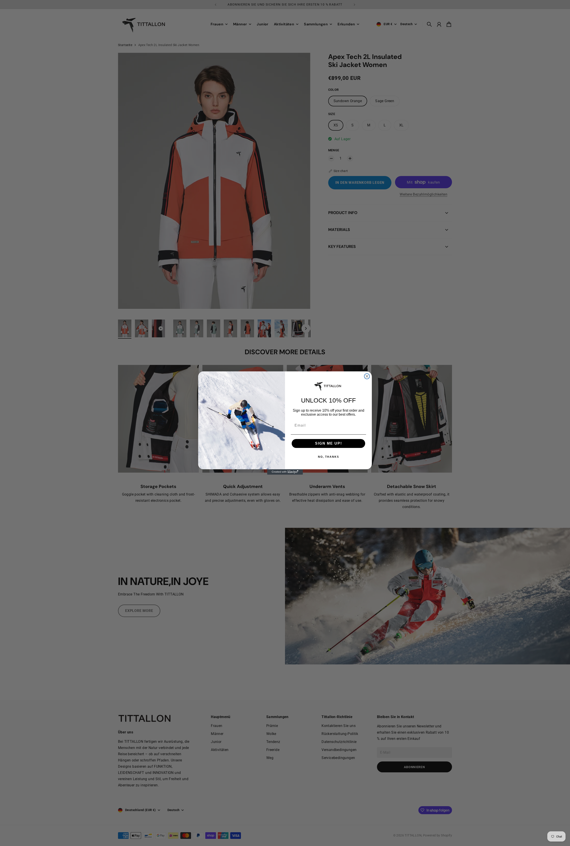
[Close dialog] (367, 376)
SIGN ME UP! (328, 443)
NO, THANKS (328, 456)
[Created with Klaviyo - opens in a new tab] (285, 472)
